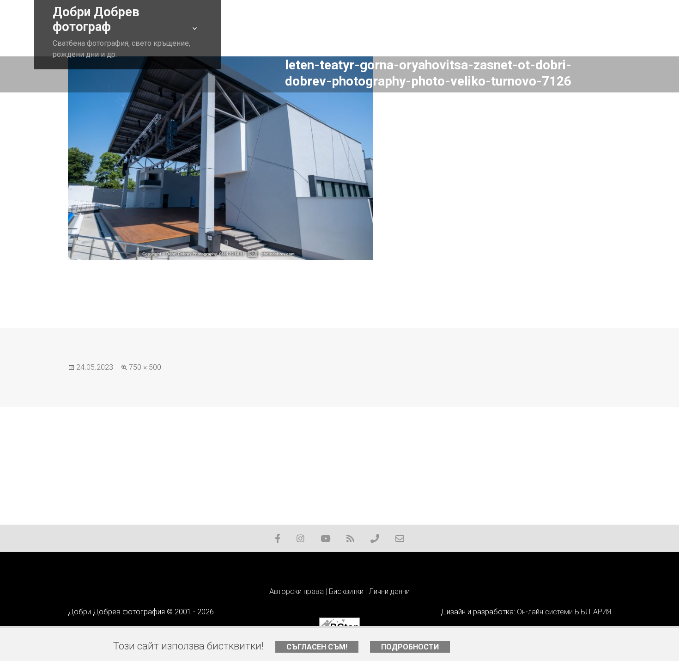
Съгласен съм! (316, 647)
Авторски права (296, 591)
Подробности (410, 647)
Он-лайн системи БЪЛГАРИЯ (564, 611)
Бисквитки (346, 591)
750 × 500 (145, 367)
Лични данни (389, 591)
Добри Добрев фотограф (96, 19)
